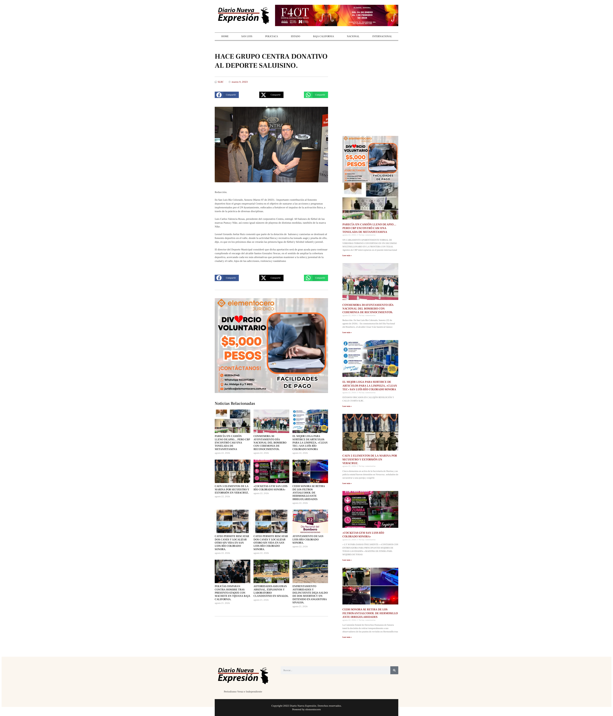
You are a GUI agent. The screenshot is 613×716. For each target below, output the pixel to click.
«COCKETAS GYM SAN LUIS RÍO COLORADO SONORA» (271, 487)
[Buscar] (394, 670)
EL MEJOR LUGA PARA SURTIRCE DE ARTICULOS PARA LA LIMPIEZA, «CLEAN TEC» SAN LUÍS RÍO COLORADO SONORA (310, 442)
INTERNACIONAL (382, 36)
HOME (224, 36)
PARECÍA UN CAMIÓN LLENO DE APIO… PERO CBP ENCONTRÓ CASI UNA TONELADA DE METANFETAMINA (232, 442)
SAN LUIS (246, 36)
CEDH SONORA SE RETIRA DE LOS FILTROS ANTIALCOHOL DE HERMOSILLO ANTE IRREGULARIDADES (308, 492)
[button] (227, 95)
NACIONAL (353, 36)
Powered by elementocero (306, 709)
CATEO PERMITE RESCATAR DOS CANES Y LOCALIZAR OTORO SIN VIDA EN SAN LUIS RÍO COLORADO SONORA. (271, 542)
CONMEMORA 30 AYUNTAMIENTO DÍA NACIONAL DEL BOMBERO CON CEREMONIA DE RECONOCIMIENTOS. (270, 442)
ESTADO (295, 36)
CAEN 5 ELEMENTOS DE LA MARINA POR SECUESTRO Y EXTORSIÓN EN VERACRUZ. (232, 489)
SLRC (221, 82)
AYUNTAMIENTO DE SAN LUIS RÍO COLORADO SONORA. (307, 539)
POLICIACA (271, 36)
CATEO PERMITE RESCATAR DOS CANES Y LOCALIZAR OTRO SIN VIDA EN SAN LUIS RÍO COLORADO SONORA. (232, 542)
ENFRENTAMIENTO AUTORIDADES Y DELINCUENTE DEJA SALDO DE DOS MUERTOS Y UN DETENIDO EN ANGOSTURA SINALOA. (310, 594)
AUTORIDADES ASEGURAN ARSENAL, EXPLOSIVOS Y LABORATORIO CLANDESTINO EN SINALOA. (271, 591)
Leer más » (347, 255)
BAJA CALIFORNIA (323, 36)
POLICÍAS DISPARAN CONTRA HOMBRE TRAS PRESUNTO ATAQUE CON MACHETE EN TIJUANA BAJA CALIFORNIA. (232, 593)
